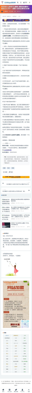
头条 (7, 343)
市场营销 (25, 343)
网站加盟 (16, 391)
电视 (16, 358)
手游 (7, 348)
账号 (16, 369)
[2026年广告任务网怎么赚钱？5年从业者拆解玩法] (6, 226)
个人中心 (22, 391)
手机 (25, 345)
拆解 (4, 168)
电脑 (7, 358)
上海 (25, 335)
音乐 (16, 371)
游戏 (7, 356)
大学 (25, 340)
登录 (26, 2)
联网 (25, 364)
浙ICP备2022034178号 (20, 383)
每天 (19, 23)
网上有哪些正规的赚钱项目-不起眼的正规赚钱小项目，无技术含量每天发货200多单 (20, 209)
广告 (7, 345)
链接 (11, 172)
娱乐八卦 (16, 343)
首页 (10, 16)
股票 (7, 366)
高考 (25, 371)
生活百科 (16, 356)
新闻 (25, 351)
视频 (7, 369)
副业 (7, 340)
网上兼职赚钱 (25, 361)
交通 (16, 338)
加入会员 (10, 391)
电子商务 (25, 356)
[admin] (2, 11)
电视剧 (24, 358)
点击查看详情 (7, 150)
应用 (16, 345)
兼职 (25, 338)
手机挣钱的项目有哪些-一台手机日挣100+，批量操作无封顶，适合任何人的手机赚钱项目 (20, 217)
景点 (7, 353)
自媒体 (15, 366)
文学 (16, 351)
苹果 (25, 366)
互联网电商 (7, 338)
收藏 (6, 172)
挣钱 (25, 348)
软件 (7, 371)
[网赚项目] (16, 335)
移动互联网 (15, 361)
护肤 (16, 348)
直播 (26, 31)
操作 (7, 351)
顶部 (29, 391)
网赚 (16, 364)
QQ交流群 (7, 259)
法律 (25, 353)
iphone (7, 335)
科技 (7, 361)
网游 (7, 364)
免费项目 (6, 11)
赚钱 (25, 369)
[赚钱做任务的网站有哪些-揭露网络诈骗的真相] (6, 203)
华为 (16, 340)
